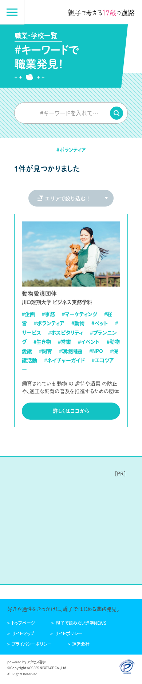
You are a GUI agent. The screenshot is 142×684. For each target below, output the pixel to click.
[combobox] (71, 113)
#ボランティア (49, 323)
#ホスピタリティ (65, 332)
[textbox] (71, 113)
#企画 (28, 313)
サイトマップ (23, 633)
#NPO (96, 351)
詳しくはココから (71, 410)
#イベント (89, 341)
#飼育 (45, 351)
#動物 (77, 323)
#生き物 (42, 341)
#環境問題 (70, 351)
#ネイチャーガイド (64, 360)
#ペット (99, 323)
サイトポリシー (68, 633)
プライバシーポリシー (32, 644)
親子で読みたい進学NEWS (81, 623)
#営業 (64, 341)
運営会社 (81, 644)
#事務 (48, 313)
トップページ (23, 623)
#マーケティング (79, 313)
